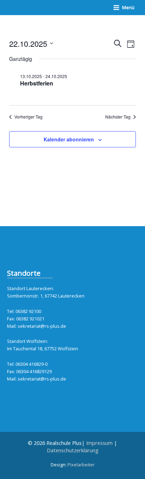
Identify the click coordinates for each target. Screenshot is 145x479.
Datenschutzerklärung (73, 450)
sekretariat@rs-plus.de (42, 326)
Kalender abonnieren (69, 139)
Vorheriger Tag (28, 117)
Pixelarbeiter (81, 464)
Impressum (99, 442)
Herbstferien (36, 83)
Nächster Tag (118, 117)
